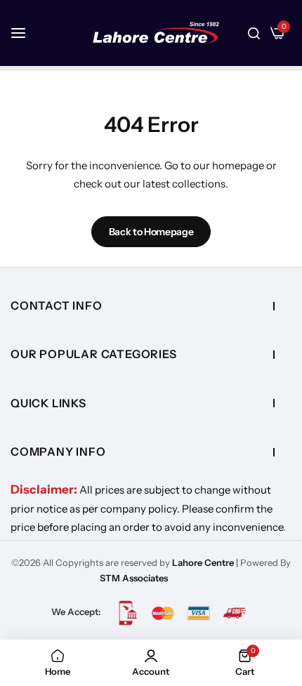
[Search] (254, 33)
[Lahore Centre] (156, 33)
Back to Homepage (151, 231)
